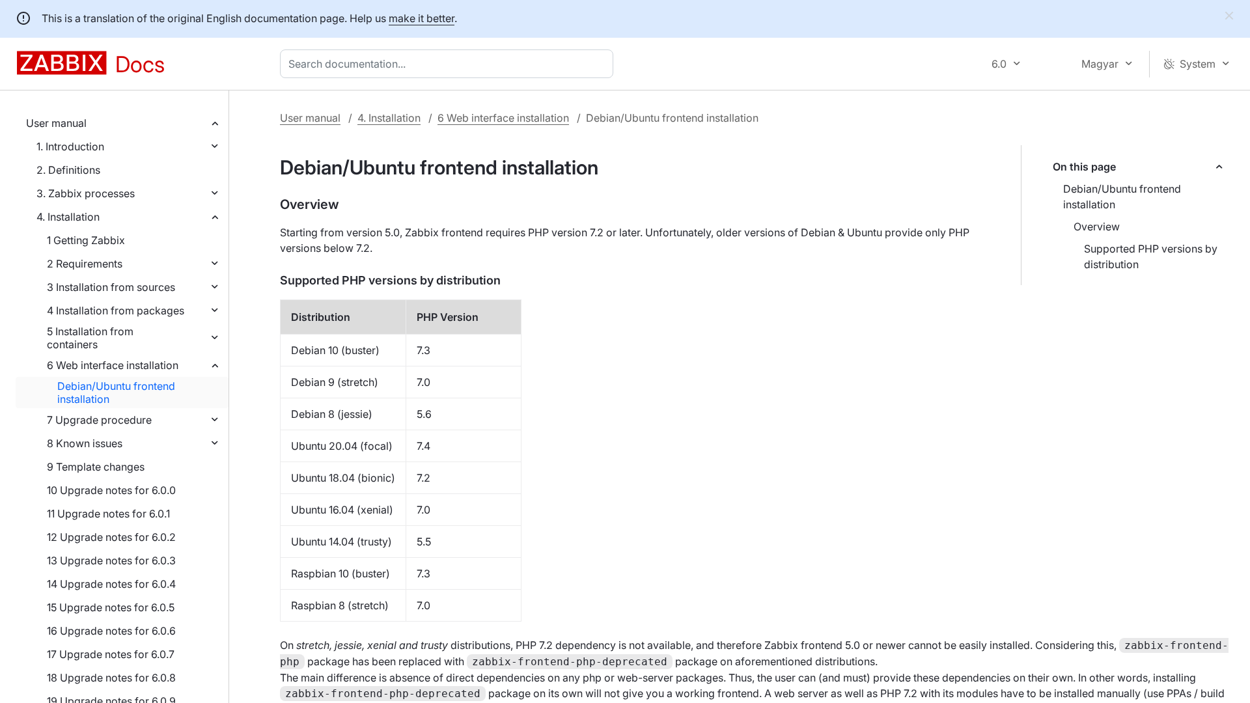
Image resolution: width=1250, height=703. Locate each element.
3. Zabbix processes (85, 193)
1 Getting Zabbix (86, 240)
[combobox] (449, 63)
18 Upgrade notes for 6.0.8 (111, 677)
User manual (56, 123)
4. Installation (68, 216)
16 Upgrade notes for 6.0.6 (111, 630)
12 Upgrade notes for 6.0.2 (111, 537)
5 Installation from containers (90, 338)
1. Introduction (70, 146)
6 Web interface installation (112, 365)
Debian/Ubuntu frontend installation (116, 392)
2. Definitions (68, 169)
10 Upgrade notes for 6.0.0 (111, 490)
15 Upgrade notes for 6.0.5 (110, 607)
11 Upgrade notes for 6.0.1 (108, 513)
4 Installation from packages (115, 310)
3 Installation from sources (111, 287)
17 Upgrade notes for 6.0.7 (110, 654)
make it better (421, 18)
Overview (1097, 226)
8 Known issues (84, 443)
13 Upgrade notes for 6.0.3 (111, 560)
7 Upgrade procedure (99, 419)
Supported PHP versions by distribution (1150, 256)
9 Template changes (96, 466)
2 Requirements (84, 263)
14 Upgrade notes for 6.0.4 (111, 583)
